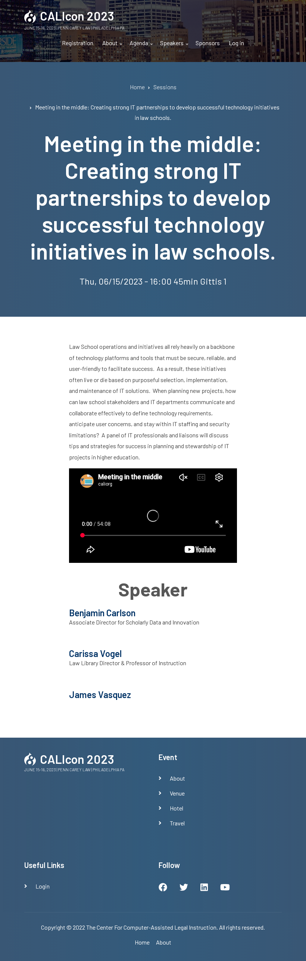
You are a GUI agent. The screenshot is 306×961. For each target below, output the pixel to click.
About (108, 46)
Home (142, 942)
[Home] (30, 15)
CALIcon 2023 (77, 16)
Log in (236, 42)
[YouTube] (225, 888)
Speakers (170, 46)
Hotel (176, 808)
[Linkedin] (204, 888)
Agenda (136, 46)
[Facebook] (163, 888)
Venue (177, 793)
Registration (77, 42)
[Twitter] (183, 888)
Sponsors (208, 42)
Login (42, 886)
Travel (177, 823)
